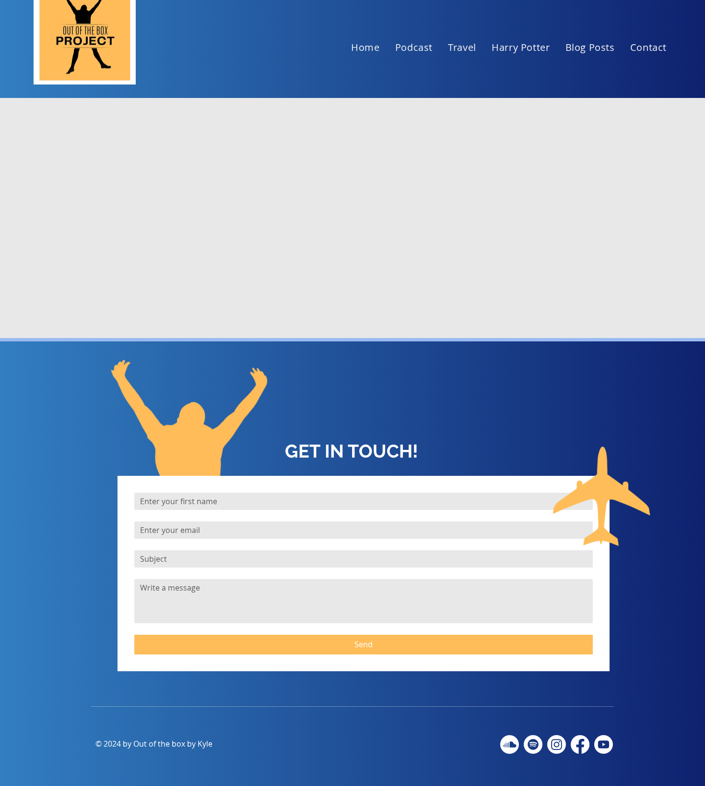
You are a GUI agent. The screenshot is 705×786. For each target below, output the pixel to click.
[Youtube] (603, 744)
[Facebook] (580, 744)
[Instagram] (556, 744)
